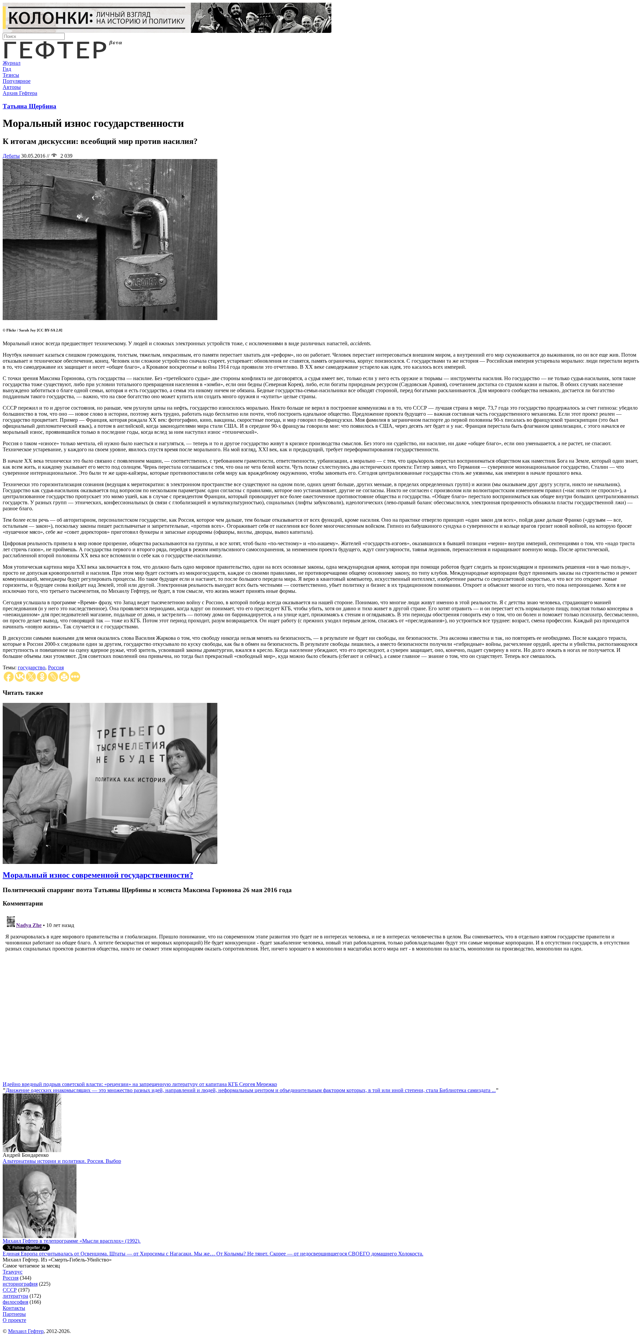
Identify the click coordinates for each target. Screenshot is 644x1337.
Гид (7, 69)
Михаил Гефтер (26, 1331)
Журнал (11, 63)
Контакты (14, 1308)
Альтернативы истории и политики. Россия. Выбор (62, 1161)
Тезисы (11, 75)
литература (15, 1296)
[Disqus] (322, 997)
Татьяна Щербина (29, 106)
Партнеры (14, 1314)
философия (15, 1302)
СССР (10, 1290)
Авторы (12, 87)
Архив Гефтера (20, 93)
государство (31, 667)
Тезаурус (12, 1272)
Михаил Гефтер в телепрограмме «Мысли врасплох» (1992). (72, 1241)
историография (20, 1284)
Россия (56, 667)
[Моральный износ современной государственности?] (110, 862)
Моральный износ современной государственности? (98, 875)
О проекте (14, 1320)
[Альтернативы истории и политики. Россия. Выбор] (39, 1236)
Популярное (17, 81)
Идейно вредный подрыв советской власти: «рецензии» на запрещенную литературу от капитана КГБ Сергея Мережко (140, 1084)
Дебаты (11, 156)
